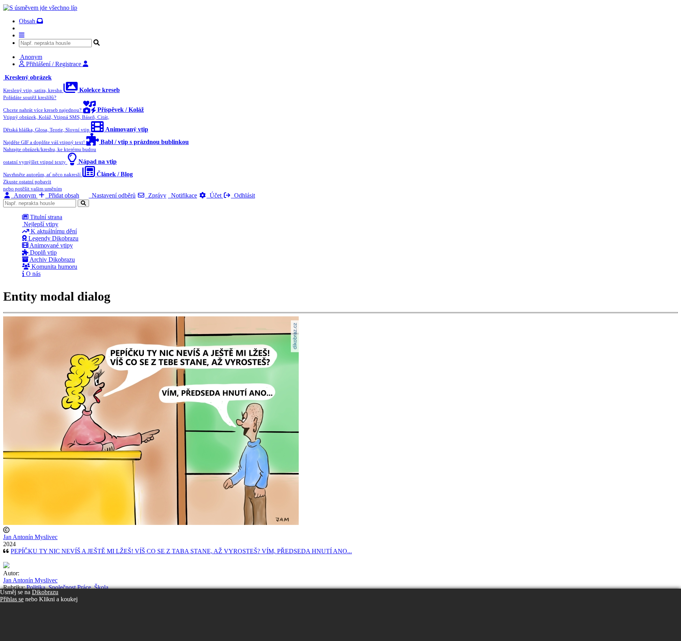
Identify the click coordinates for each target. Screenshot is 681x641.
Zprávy (155, 195)
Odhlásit (243, 195)
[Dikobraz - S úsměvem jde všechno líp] (40, 7)
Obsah (28, 21)
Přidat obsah (62, 195)
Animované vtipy (50, 245)
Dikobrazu (45, 592)
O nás (32, 273)
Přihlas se (12, 599)
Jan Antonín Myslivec (30, 537)
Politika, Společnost (51, 587)
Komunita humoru (53, 266)
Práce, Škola (92, 587)
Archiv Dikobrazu (51, 259)
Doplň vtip (42, 252)
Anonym (24, 195)
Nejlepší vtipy (40, 224)
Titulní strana (45, 217)
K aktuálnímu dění (53, 231)
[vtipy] (6, 566)
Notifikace (182, 195)
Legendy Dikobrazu (52, 238)
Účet (215, 195)
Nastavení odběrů (112, 195)
